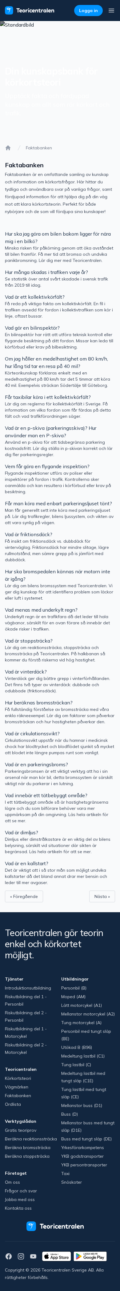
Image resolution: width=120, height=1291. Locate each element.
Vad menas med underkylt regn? (41, 610)
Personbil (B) (73, 988)
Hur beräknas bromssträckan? (39, 702)
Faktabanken (18, 1095)
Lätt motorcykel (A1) (81, 1005)
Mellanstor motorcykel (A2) (88, 1014)
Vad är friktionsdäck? (28, 534)
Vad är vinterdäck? (26, 672)
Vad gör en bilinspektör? (32, 328)
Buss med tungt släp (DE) (86, 1139)
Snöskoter (71, 1182)
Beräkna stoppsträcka (27, 1156)
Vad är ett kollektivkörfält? (35, 297)
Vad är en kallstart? (26, 863)
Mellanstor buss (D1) (81, 1105)
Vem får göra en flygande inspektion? (47, 466)
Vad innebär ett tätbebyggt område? (46, 795)
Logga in (88, 10)
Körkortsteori (18, 1078)
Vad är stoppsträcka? (29, 641)
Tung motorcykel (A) (81, 1022)
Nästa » (102, 896)
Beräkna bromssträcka (27, 1147)
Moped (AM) (73, 996)
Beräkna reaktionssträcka (31, 1139)
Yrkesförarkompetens (82, 1147)
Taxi (65, 1173)
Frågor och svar (21, 1191)
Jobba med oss (20, 1199)
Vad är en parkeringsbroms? (36, 764)
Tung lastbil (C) (76, 1064)
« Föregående (24, 896)
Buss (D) (69, 1114)
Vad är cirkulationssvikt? (32, 733)
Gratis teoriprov (20, 1130)
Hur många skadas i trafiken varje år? (46, 272)
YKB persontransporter (84, 1165)
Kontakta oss (18, 1208)
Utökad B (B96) (76, 1047)
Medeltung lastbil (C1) (83, 1056)
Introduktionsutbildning (28, 988)
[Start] (8, 148)
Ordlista (13, 1104)
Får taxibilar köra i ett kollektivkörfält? (48, 397)
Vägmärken (16, 1087)
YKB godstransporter (82, 1156)
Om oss (12, 1182)
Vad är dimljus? (21, 832)
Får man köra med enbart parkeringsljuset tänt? (58, 503)
